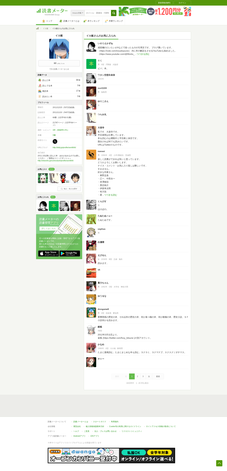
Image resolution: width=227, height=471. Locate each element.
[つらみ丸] (54, 182)
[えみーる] (75, 182)
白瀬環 (101, 242)
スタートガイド (99, 422)
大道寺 (101, 127)
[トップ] (37, 29)
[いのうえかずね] (43, 210)
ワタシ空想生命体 (106, 75)
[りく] (54, 210)
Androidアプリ (79, 436)
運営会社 (77, 426)
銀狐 (100, 327)
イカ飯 (45, 28)
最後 (158, 376)
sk (99, 269)
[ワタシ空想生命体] (64, 210)
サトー (101, 359)
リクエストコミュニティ (132, 431)
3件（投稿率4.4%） (61, 130)
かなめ (101, 344)
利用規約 (114, 422)
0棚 (54, 135)
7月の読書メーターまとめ (59, 69)
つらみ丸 (102, 114)
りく (100, 60)
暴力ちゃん (103, 283)
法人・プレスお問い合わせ (105, 431)
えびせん (102, 255)
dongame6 (103, 309)
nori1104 (102, 88)
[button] (113, 13)
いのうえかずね (105, 43)
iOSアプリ (94, 436)
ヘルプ (76, 431)
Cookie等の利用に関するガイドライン (125, 426)
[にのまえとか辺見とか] (43, 182)
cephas (101, 229)
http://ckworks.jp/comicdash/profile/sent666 (56, 161)
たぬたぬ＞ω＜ (105, 216)
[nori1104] (75, 210)
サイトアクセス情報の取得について (161, 426)
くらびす (102, 201)
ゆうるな (102, 296)
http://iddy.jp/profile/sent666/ (64, 147)
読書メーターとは (80, 422)
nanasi (101, 151)
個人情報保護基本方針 (95, 426)
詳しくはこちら (49, 228)
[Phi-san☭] (64, 182)
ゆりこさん (103, 101)
